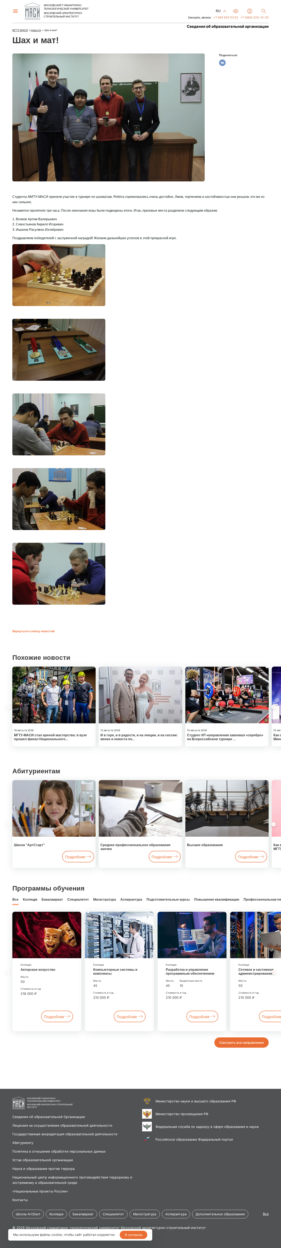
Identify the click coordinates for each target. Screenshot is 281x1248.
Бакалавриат (52, 899)
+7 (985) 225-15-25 (254, 17)
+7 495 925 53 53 (225, 17)
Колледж (30, 899)
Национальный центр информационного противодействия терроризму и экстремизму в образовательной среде (72, 1180)
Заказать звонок (199, 17)
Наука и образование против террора (43, 1169)
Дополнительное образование (220, 1214)
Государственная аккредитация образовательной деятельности (64, 1134)
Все (15, 899)
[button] (274, 707)
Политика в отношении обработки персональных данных (59, 1151)
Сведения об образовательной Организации (48, 1117)
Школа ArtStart (28, 1214)
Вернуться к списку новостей (33, 631)
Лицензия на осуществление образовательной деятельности (62, 1125)
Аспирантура (131, 899)
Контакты (20, 1200)
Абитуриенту (22, 1143)
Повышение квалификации (216, 899)
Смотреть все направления (241, 1042)
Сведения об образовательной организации (228, 26)
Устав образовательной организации (42, 1160)
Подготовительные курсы (168, 899)
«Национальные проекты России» (40, 1191)
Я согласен (133, 1235)
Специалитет (78, 899)
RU (219, 11)
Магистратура (104, 899)
